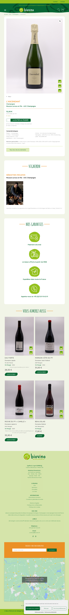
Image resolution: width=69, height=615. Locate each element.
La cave (34, 491)
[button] (60, 21)
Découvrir (39, 436)
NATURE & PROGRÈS (34, 521)
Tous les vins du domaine (18, 150)
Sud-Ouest (50, 515)
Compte (62, 1)
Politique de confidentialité (50, 612)
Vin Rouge (8, 365)
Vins (10, 14)
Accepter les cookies (33, 608)
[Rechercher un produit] (59, 10)
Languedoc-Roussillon (25, 515)
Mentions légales (34, 503)
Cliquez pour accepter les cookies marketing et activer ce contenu (34, 579)
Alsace (7, 513)
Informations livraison (34, 497)
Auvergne (12, 513)
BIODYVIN (13, 521)
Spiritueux (34, 487)
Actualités (34, 489)
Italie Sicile (14, 515)
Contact (55, 1)
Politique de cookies (39, 612)
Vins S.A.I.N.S (42, 521)
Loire (32, 515)
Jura (18, 515)
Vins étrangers (57, 515)
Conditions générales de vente (34, 499)
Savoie (45, 515)
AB (9, 521)
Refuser (46, 608)
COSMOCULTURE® (20, 521)
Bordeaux (24, 513)
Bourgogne (30, 513)
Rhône (41, 515)
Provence (36, 515)
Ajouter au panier (20, 120)
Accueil (6, 14)
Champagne (15, 14)
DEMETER (26, 521)
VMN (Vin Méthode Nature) (53, 521)
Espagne (51, 513)
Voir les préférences (60, 608)
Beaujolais (18, 513)
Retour (9, 96)
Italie (9, 515)
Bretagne (36, 513)
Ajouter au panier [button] (11, 374)
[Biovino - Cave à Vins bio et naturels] (26, 10)
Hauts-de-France (59, 513)
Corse (47, 513)
